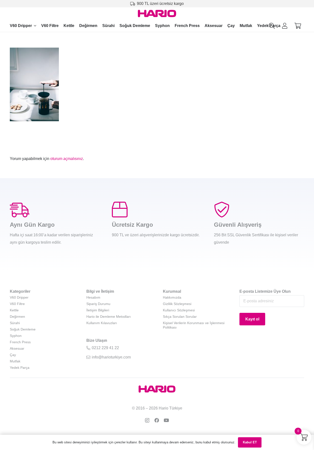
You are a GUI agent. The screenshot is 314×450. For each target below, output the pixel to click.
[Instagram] (147, 420)
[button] (35, 25)
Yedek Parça (19, 368)
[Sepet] (297, 25)
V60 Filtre (17, 304)
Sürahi (15, 323)
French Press (20, 342)
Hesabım (93, 297)
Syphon (16, 336)
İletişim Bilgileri (97, 310)
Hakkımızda (172, 297)
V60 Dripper (19, 297)
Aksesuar (17, 348)
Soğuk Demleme (23, 329)
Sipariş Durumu (98, 304)
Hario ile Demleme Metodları (108, 316)
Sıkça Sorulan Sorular (180, 316)
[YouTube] (166, 420)
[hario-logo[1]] (157, 13)
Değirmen (17, 316)
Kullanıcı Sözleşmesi (179, 310)
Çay (13, 355)
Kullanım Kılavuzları (101, 323)
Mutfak (15, 361)
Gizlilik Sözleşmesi (177, 304)
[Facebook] (156, 420)
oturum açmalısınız (66, 159)
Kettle (14, 310)
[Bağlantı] (284, 25)
